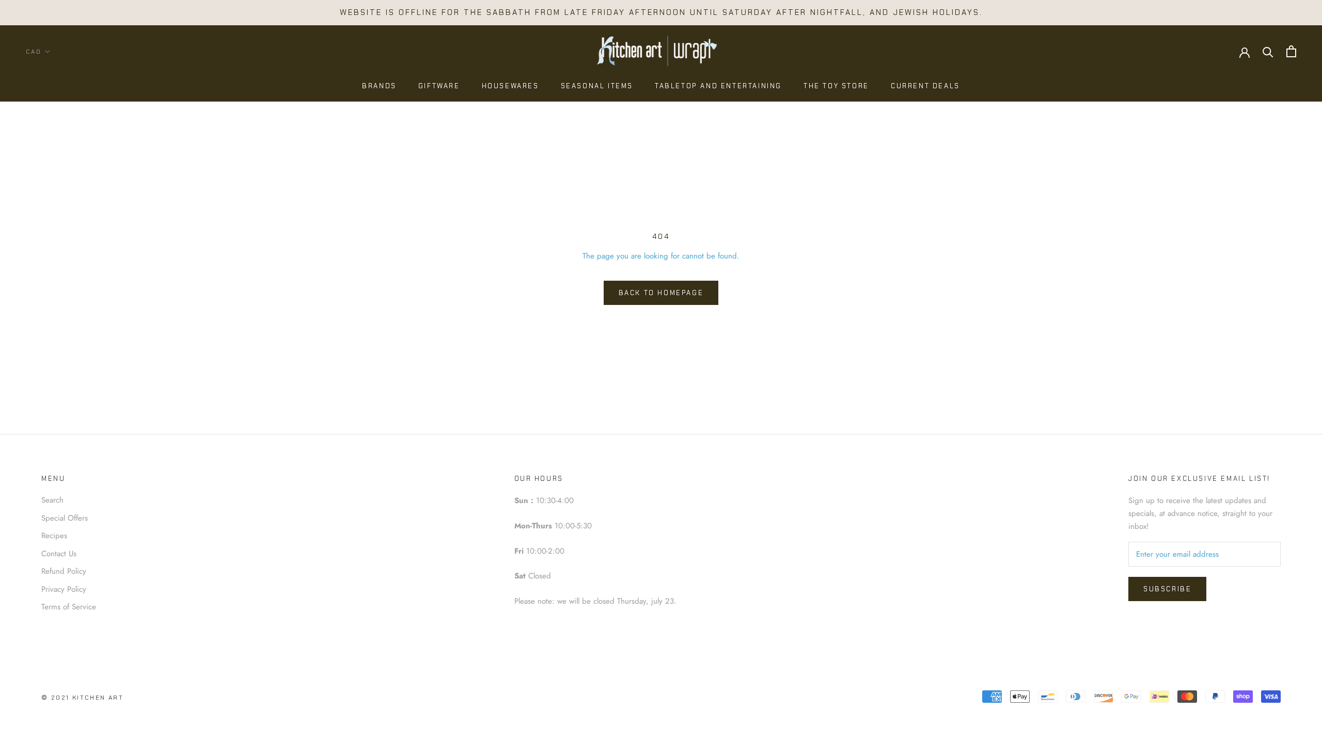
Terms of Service (68, 606)
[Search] (1268, 51)
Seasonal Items (597, 86)
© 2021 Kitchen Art (82, 697)
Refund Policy (63, 571)
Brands (379, 86)
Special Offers (64, 518)
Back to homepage (661, 292)
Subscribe (1167, 589)
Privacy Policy (63, 589)
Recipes (54, 535)
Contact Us (58, 553)
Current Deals (925, 86)
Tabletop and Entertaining (718, 86)
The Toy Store (836, 86)
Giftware (439, 86)
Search (52, 500)
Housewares (510, 86)
